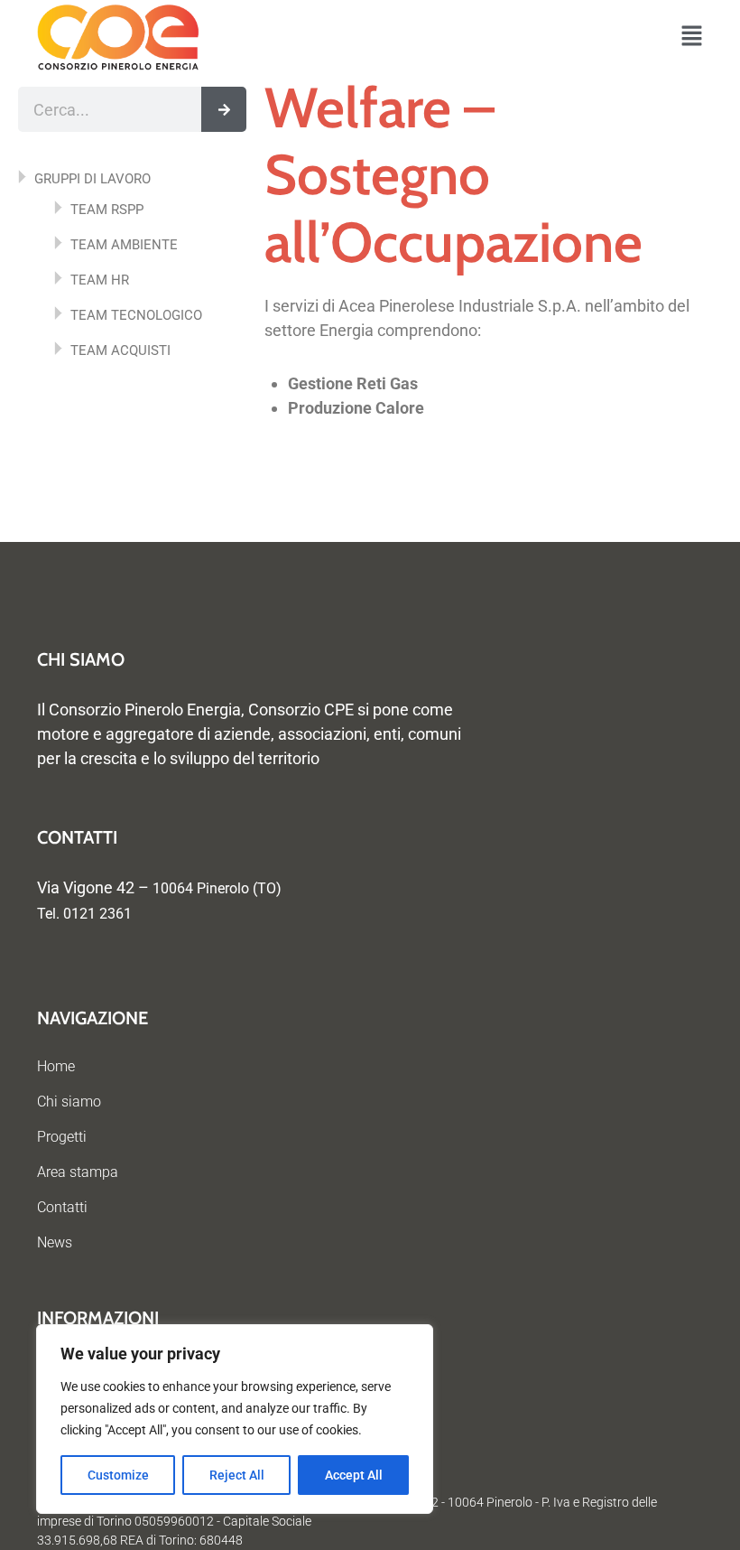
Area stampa (77, 1172)
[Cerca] (223, 109)
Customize (118, 1475)
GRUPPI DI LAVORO (92, 179)
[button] (691, 37)
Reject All (236, 1475)
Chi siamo (69, 1101)
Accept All (354, 1475)
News (54, 1242)
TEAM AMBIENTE (124, 245)
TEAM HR (99, 280)
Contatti (62, 1207)
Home (56, 1066)
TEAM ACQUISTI (120, 350)
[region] (234, 1419)
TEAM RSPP (106, 209)
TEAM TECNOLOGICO (136, 315)
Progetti (62, 1136)
